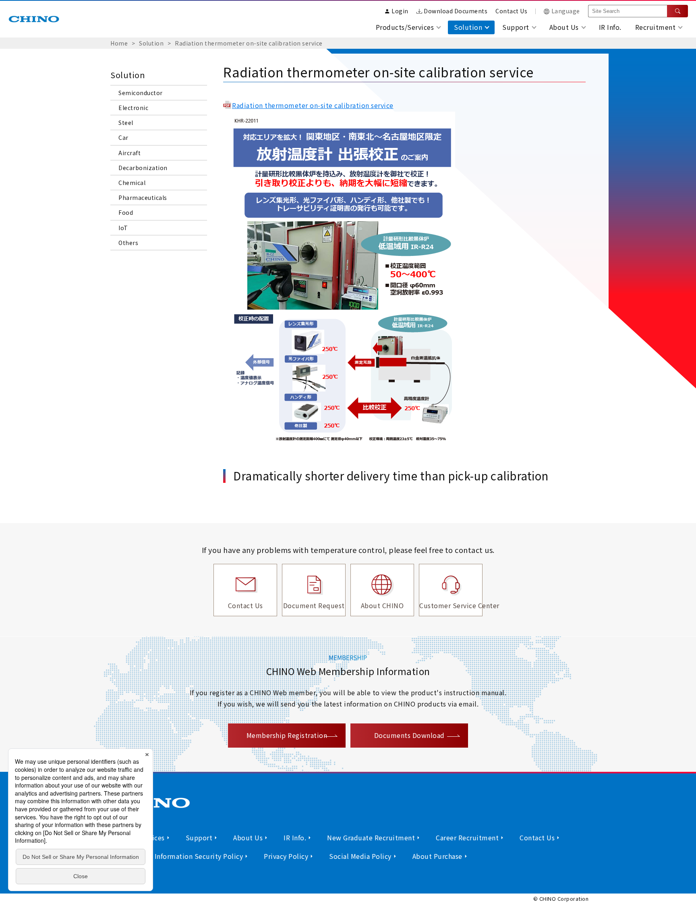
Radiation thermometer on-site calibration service (249, 43)
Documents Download (409, 735)
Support (199, 837)
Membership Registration (286, 735)
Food (125, 212)
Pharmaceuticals (142, 197)
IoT (123, 228)
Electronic (133, 108)
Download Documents (455, 11)
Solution (151, 43)
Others (128, 243)
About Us (248, 837)
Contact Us (511, 11)
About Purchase (437, 856)
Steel (125, 122)
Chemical (131, 183)
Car (123, 137)
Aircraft (129, 153)
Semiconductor (140, 93)
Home (119, 43)
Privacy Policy (286, 856)
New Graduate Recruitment (371, 837)
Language (565, 11)
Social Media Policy (360, 856)
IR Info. (610, 27)
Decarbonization (143, 168)
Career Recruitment (467, 837)
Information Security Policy (199, 856)
